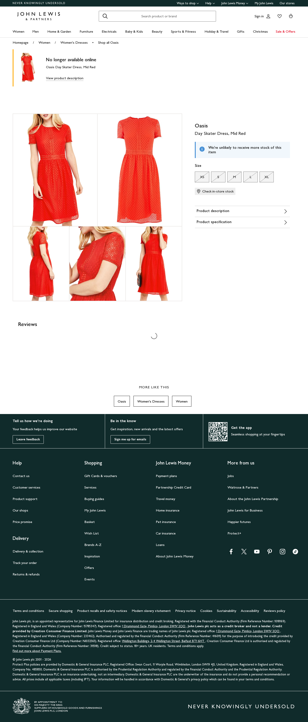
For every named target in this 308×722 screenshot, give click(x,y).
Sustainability (226, 611)
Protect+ (234, 533)
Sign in (259, 16)
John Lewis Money (233, 3)
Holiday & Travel (216, 31)
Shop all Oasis (108, 42)
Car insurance (166, 533)
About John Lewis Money (174, 556)
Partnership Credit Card (173, 487)
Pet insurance (166, 522)
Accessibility (250, 611)
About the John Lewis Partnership (253, 499)
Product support (25, 499)
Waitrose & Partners (243, 487)
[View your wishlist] (278, 16)
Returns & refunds (26, 574)
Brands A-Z (92, 545)
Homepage (20, 42)
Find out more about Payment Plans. (37, 651)
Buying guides (94, 499)
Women (18, 31)
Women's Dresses (74, 42)
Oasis (122, 401)
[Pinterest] (269, 553)
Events (89, 579)
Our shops (20, 510)
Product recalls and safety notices (102, 611)
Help (208, 3)
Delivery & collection (28, 551)
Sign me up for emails (130, 439)
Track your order (25, 563)
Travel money (165, 499)
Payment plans (166, 476)
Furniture (86, 31)
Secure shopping (61, 611)
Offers (89, 568)
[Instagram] (282, 553)
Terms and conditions (28, 611)
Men (35, 31)
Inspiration (92, 556)
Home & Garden (59, 31)
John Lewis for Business (245, 510)
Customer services (26, 487)
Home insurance (167, 510)
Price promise (22, 522)
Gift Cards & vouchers (100, 476)
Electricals (109, 31)
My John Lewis (264, 3)
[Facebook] (231, 553)
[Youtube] (257, 553)
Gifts (240, 31)
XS (199, 178)
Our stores (287, 3)
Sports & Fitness (183, 31)
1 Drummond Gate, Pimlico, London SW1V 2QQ (154, 626)
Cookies (206, 611)
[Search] (105, 16)
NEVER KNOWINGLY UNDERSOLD (39, 3)
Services (90, 487)
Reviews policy (274, 611)
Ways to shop (186, 3)
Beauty (157, 31)
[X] (244, 553)
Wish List (91, 533)
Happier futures (239, 522)
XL (264, 178)
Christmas (260, 31)
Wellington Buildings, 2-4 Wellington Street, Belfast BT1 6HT (163, 641)
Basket (89, 522)
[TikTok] (295, 553)
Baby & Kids (134, 31)
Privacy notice (185, 611)
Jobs (231, 476)
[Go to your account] (268, 16)
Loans (160, 545)
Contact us (21, 476)
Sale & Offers (285, 31)
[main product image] (31, 68)
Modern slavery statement (151, 611)
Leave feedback (28, 439)
